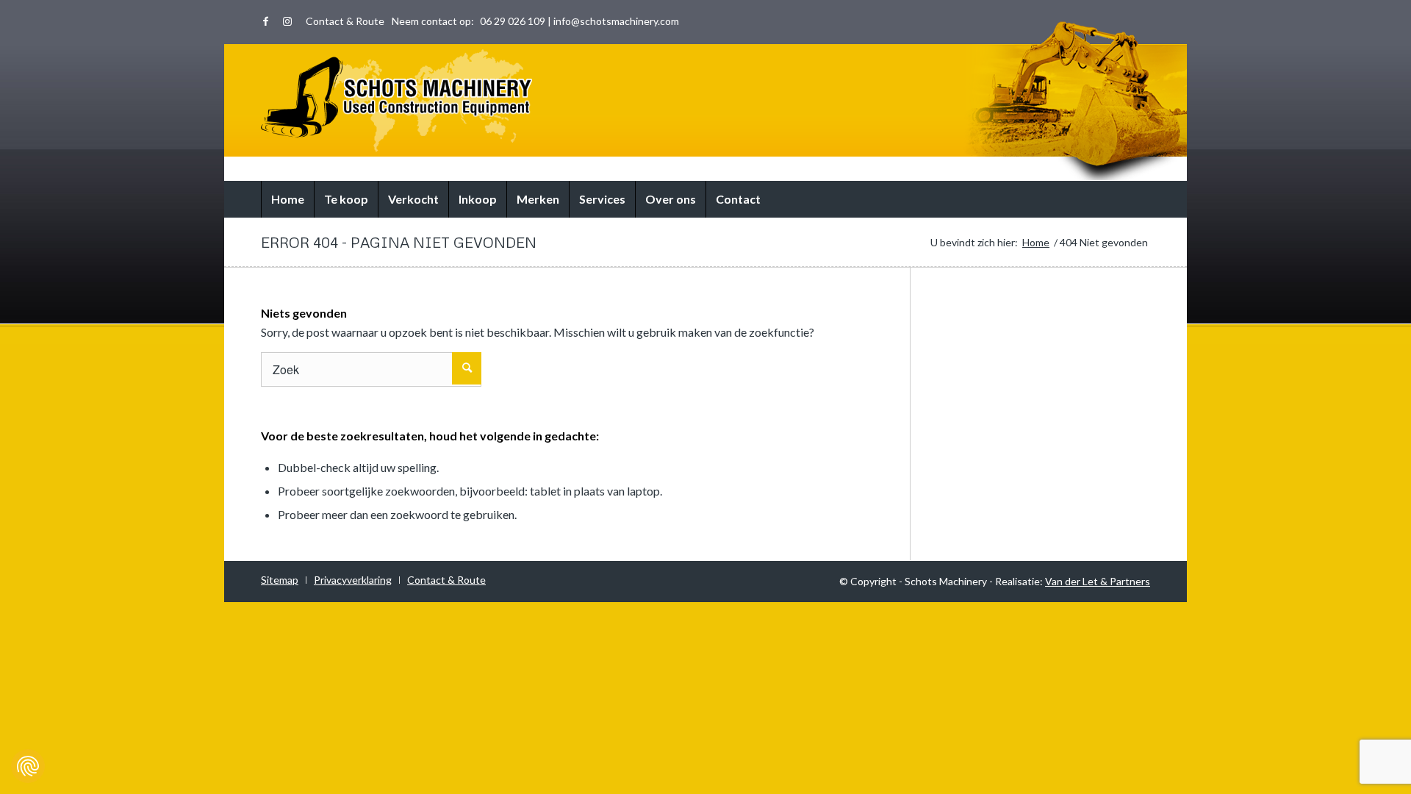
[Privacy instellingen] (28, 766)
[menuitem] (341, 21)
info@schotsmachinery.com (616, 21)
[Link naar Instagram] (287, 21)
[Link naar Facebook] (265, 21)
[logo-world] (396, 100)
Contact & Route (345, 21)
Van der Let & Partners (1097, 581)
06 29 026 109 (512, 21)
